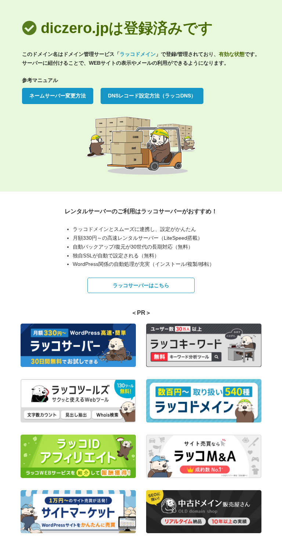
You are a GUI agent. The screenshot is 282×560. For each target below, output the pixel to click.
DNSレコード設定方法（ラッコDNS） (152, 96)
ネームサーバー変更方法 (57, 96)
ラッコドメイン (138, 54)
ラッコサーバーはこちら (141, 285)
